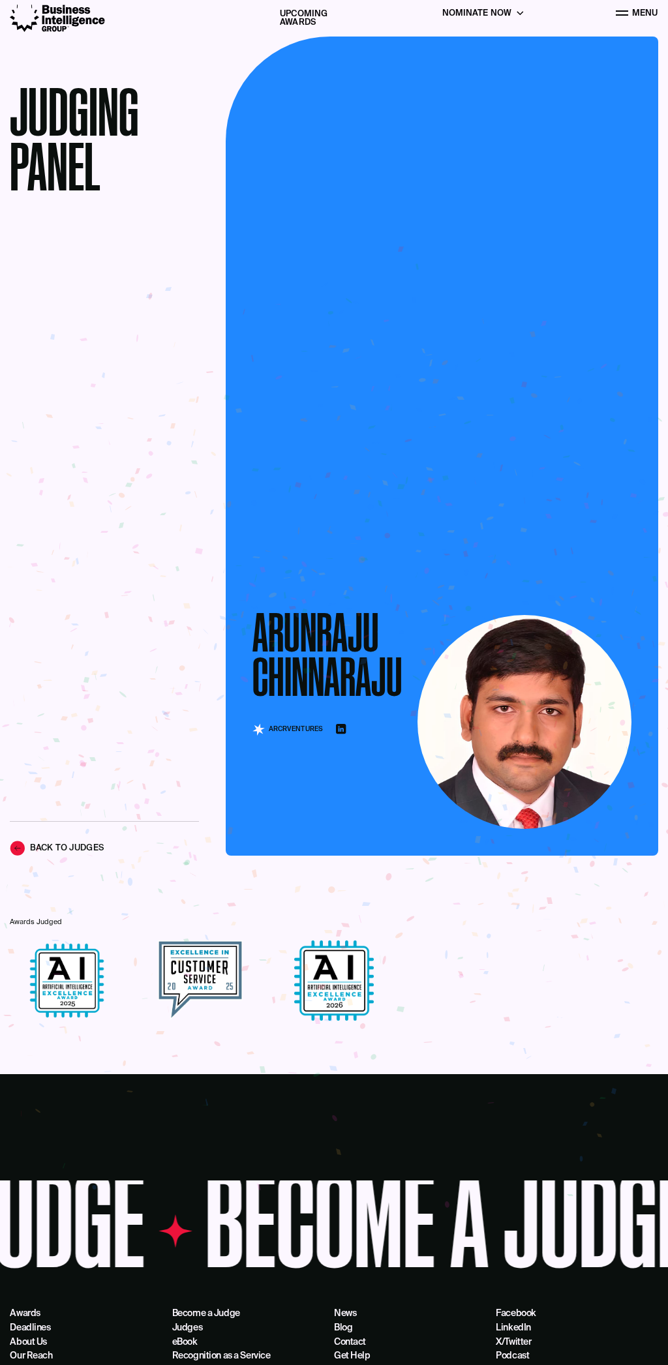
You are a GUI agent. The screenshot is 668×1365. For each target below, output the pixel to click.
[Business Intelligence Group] (57, 18)
